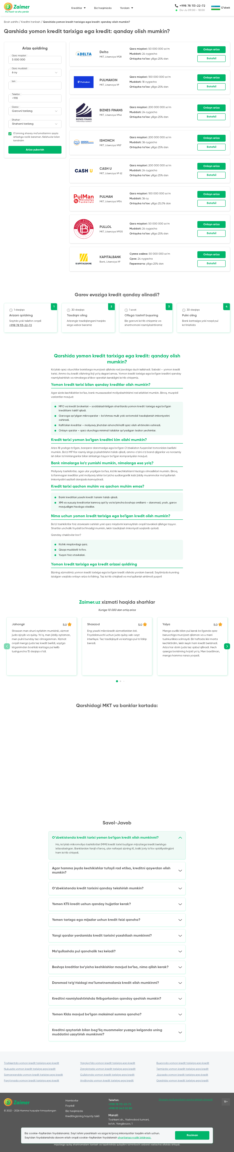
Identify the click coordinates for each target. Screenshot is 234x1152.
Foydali (69, 1106)
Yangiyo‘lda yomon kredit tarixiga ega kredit (107, 1063)
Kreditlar (76, 8)
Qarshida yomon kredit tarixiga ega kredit (182, 1080)
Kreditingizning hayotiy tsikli (82, 1116)
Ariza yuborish (35, 149)
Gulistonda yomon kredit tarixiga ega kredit (107, 1075)
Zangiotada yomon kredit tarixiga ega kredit (108, 1069)
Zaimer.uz (89, 602)
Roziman (192, 1135)
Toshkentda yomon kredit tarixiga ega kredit (31, 1063)
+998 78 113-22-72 (192, 5)
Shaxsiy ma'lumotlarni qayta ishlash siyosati (186, 1099)
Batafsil (211, 58)
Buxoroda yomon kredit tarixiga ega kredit (182, 1063)
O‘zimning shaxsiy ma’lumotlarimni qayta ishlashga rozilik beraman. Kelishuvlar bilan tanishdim (36, 137)
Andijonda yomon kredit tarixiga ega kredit (107, 1080)
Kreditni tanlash (30, 22)
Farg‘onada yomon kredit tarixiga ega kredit (31, 1080)
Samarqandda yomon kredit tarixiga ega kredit (33, 1075)
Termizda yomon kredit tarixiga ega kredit (182, 1069)
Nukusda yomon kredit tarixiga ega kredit (30, 1069)
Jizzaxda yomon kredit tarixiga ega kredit (182, 1075)
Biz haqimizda (103, 8)
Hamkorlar (71, 1100)
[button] (117, 681)
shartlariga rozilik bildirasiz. (134, 1137)
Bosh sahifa (11, 22)
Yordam (125, 8)
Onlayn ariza (211, 49)
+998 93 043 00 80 (120, 1108)
